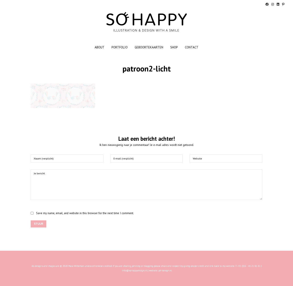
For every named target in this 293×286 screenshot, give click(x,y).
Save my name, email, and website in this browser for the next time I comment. (85, 213)
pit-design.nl (165, 270)
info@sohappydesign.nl (134, 270)
